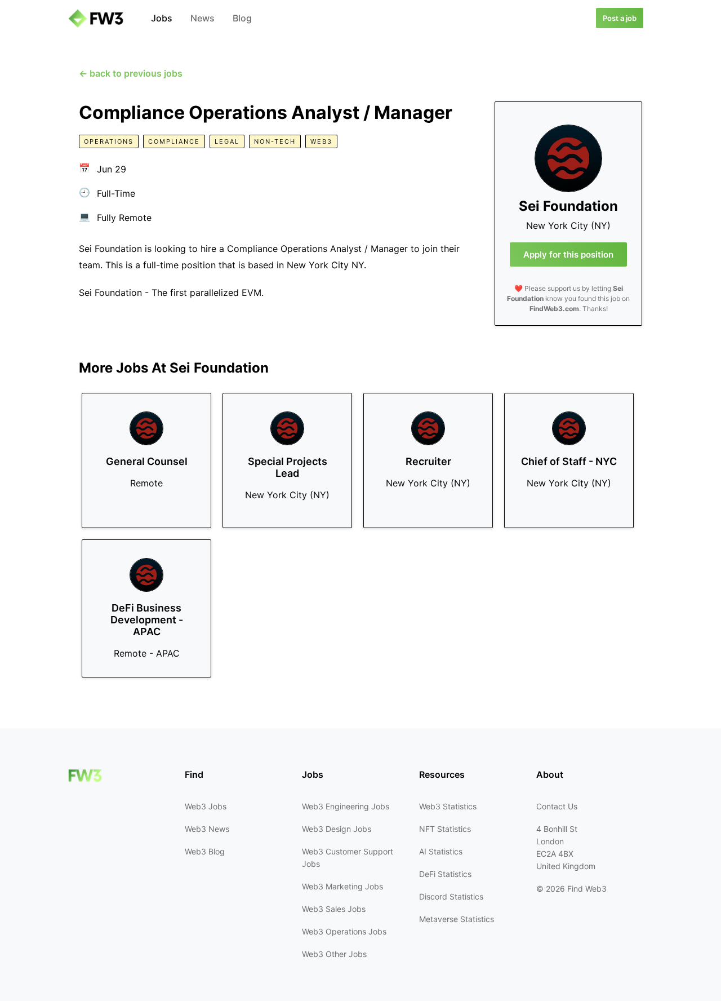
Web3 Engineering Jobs (345, 806)
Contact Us (556, 806)
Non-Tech (275, 141)
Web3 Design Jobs (336, 829)
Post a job (620, 18)
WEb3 (321, 141)
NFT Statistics (445, 829)
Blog (242, 18)
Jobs (161, 18)
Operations (108, 141)
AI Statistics (440, 851)
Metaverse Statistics (456, 919)
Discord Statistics (451, 896)
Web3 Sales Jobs (334, 909)
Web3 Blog (205, 851)
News (202, 18)
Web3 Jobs (205, 806)
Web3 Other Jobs (334, 954)
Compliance (174, 141)
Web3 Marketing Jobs (342, 886)
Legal (227, 141)
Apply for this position (568, 254)
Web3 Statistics (448, 806)
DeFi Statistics (445, 874)
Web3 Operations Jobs (344, 931)
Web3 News (207, 829)
